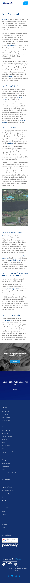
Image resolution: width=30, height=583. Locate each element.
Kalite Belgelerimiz (6, 417)
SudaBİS (4, 514)
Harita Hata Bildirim (6, 476)
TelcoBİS (4, 521)
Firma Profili (5, 414)
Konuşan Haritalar (6, 463)
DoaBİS (3, 518)
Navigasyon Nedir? (6, 479)
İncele (15, 361)
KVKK (3, 449)
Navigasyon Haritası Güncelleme (10, 473)
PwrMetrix (4, 524)
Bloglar (3, 442)
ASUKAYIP (4, 527)
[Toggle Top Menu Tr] (25, 3)
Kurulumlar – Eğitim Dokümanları (10, 494)
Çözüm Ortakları (6, 424)
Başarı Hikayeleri (6, 420)
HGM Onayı (4, 469)
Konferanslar (5, 433)
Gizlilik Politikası (6, 445)
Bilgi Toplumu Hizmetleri (8, 452)
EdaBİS (3, 511)
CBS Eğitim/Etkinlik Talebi (8, 490)
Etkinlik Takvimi (5, 427)
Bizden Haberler (6, 439)
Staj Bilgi (4, 500)
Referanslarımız (6, 430)
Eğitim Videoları (6, 497)
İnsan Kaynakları (6, 411)
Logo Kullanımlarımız (7, 436)
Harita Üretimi (5, 466)
